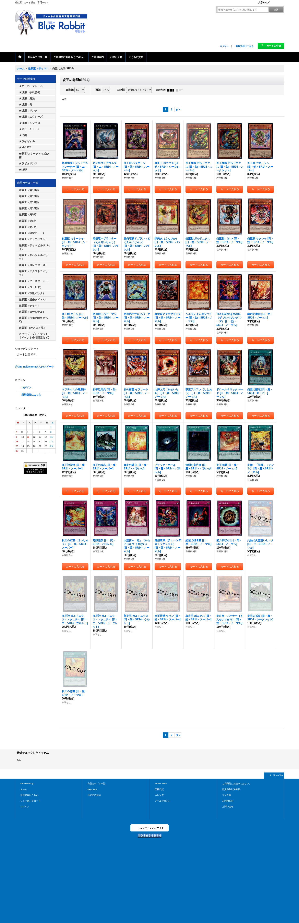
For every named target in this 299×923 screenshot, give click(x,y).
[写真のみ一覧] (171, 89)
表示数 (70, 89)
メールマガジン (162, 801)
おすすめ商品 (94, 795)
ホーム (23, 789)
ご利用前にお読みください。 (236, 783)
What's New (161, 783)
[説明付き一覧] (180, 89)
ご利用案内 (227, 801)
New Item (92, 789)
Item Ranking (26, 783)
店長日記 (159, 789)
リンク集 (226, 795)
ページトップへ (276, 775)
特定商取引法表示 (231, 789)
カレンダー (160, 795)
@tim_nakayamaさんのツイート (34, 366)
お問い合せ (227, 806)
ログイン (224, 46)
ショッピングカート (30, 801)
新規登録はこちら (245, 46)
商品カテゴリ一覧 (96, 783)
